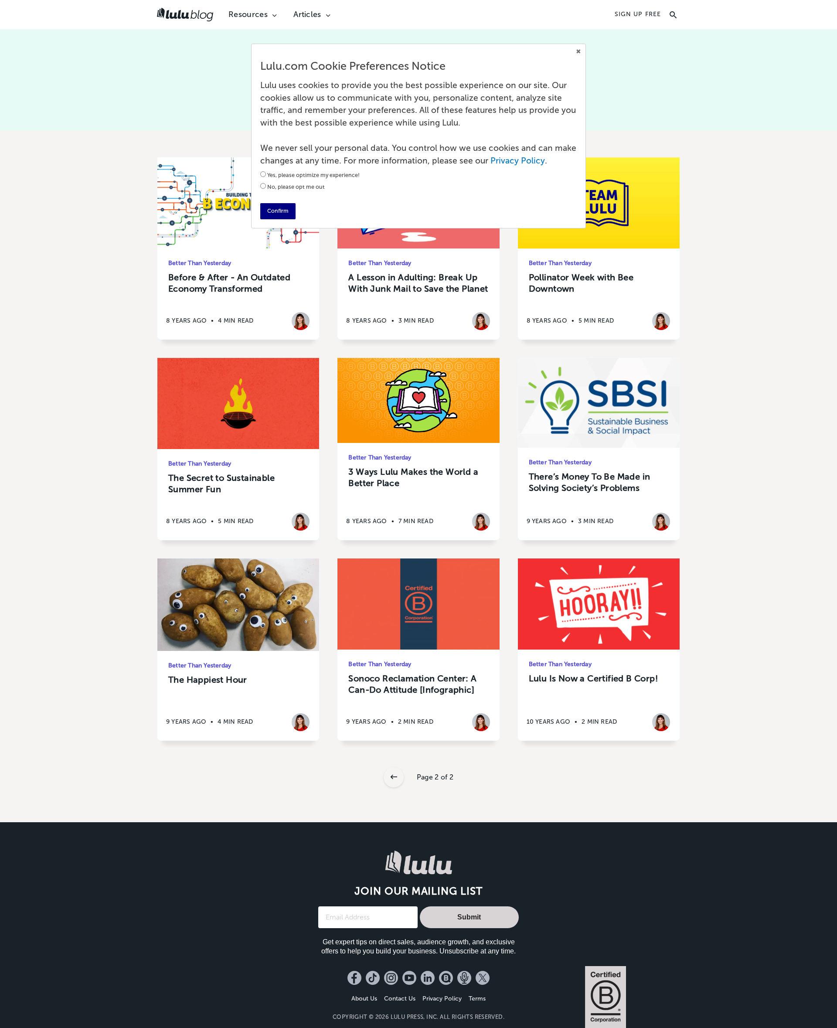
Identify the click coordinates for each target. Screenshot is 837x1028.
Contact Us (399, 998)
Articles (307, 14)
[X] (483, 978)
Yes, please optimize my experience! (313, 175)
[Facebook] (354, 978)
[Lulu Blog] (446, 978)
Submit (469, 917)
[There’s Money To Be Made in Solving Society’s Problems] (599, 403)
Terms (477, 998)
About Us (364, 998)
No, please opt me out (296, 187)
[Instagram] (391, 978)
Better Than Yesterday (199, 263)
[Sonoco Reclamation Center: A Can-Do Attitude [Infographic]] (418, 604)
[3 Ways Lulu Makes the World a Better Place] (418, 400)
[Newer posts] (394, 777)
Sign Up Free (638, 14)
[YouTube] (409, 978)
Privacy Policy (442, 998)
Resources (248, 14)
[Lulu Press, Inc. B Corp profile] (605, 997)
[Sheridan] (300, 321)
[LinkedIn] (428, 978)
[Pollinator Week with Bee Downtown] (599, 202)
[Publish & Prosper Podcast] (464, 978)
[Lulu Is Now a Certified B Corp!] (599, 604)
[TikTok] (373, 978)
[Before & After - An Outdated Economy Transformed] (238, 202)
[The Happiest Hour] (238, 604)
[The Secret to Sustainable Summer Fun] (238, 403)
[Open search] (673, 15)
